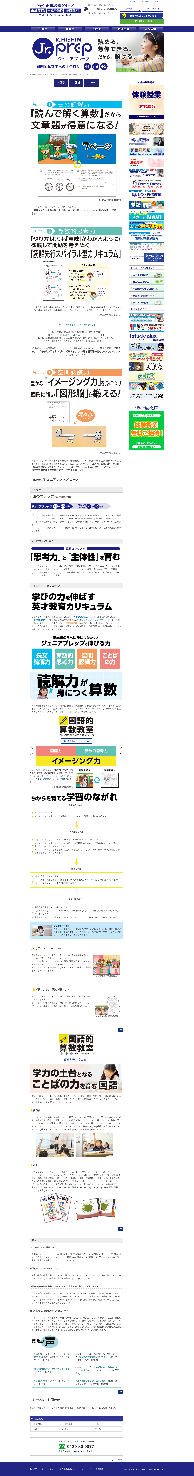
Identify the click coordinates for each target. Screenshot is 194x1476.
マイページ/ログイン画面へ (153, 8)
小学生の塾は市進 (65, 74)
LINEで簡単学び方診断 (142, 21)
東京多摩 (68, 1424)
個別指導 (123, 29)
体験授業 (141, 15)
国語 (77, 82)
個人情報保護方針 (67, 1469)
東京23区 (38, 1424)
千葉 (97, 1424)
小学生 (43, 29)
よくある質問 (131, 1)
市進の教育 (54, 74)
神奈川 (37, 1429)
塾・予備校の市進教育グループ (39, 74)
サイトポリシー (48, 1469)
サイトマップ (158, 1)
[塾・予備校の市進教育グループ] (55, 16)
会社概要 (33, 1469)
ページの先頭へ (118, 1460)
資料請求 (131, 8)
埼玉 (66, 1429)
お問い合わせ (144, 1)
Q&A (93, 82)
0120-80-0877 (80, 1446)
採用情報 (99, 1469)
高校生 (97, 29)
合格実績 (150, 29)
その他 (98, 1429)
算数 (62, 82)
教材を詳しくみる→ (76, 741)
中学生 (70, 29)
